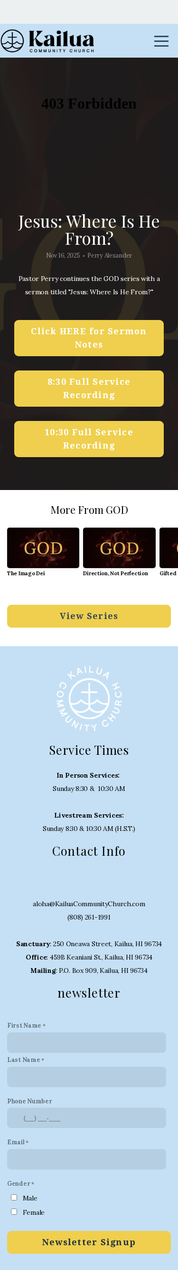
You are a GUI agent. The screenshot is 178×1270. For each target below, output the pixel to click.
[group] (43, 556)
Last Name (23, 1059)
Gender (18, 1183)
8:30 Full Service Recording (89, 388)
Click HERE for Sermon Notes (89, 338)
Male (30, 1198)
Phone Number (29, 1101)
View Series (89, 616)
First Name (24, 1025)
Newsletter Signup (89, 1242)
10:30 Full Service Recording (89, 438)
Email (16, 1142)
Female (34, 1212)
